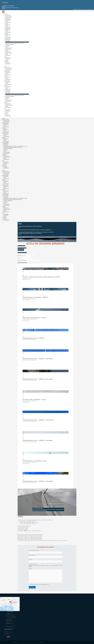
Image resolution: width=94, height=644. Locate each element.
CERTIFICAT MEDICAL (8, 105)
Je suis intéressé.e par (33, 564)
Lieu (18, 257)
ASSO (5, 56)
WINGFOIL (6, 33)
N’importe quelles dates (22, 260)
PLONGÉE (6, 50)
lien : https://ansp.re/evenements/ (41, 503)
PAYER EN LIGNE (8, 17)
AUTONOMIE (7, 45)
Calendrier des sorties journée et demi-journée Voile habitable (83, 9)
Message (30, 568)
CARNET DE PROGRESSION (9, 44)
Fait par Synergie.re (41, 642)
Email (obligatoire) (32, 555)
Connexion (3, 6)
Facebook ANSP (5, 2)
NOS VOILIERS (7, 40)
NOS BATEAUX (7, 111)
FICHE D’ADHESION (8, 48)
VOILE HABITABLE (7, 38)
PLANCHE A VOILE (7, 28)
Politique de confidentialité (25, 642)
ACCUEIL (6, 14)
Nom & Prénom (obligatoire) (33, 550)
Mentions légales (34, 642)
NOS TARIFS (7, 61)
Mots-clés (19, 255)
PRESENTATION (7, 20)
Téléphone (31, 559)
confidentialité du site (45, 584)
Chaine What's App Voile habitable (8, 5)
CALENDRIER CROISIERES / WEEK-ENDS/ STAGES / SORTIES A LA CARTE (17, 94)
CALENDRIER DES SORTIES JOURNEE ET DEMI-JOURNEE (14, 43)
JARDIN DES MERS (5, 123)
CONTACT (7, 21)
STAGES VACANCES (8, 15)
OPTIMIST (6, 23)
